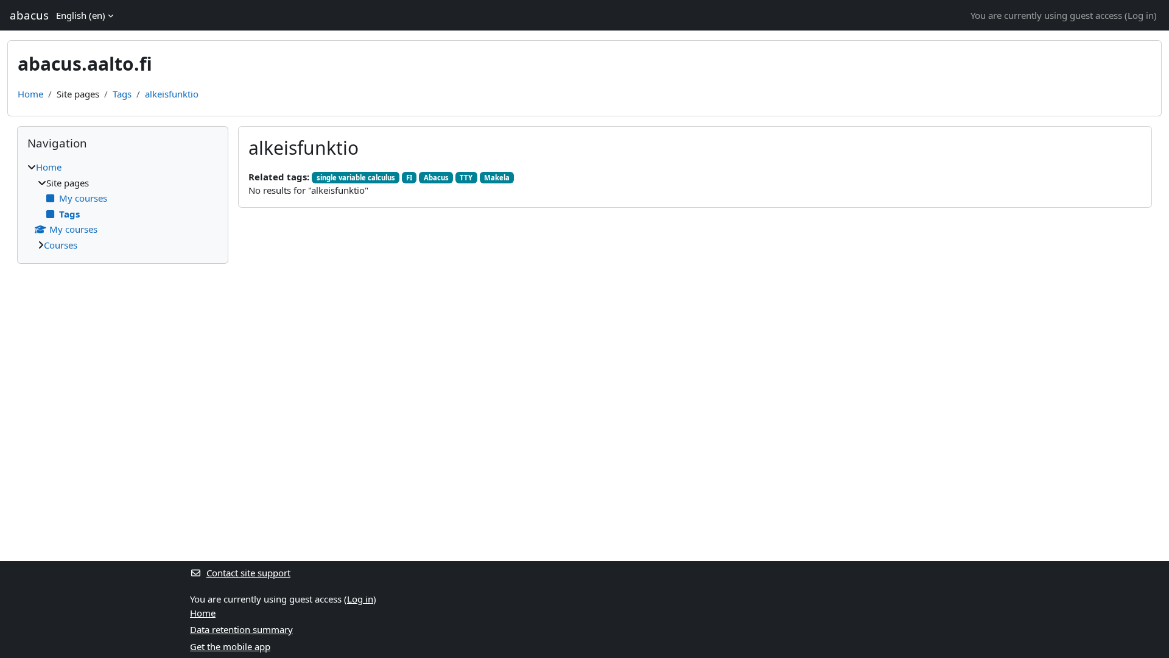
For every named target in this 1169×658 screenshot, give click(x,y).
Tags (122, 94)
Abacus (436, 177)
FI (409, 177)
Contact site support (248, 573)
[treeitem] (122, 206)
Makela (497, 177)
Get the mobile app (230, 646)
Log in (1141, 15)
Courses (60, 245)
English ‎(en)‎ (80, 15)
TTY (466, 177)
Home (30, 94)
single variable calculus (356, 177)
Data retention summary (241, 629)
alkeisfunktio (171, 94)
